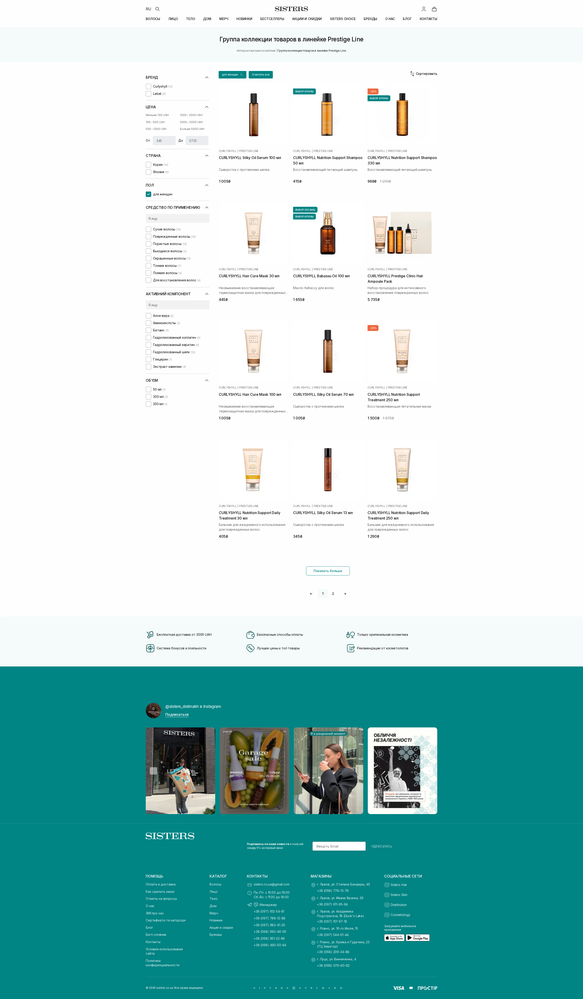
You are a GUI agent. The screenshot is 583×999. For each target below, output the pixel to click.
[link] (434, 9)
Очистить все (261, 74)
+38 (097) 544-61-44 (333, 935)
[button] (232, 74)
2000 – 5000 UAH (191, 122)
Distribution (399, 905)
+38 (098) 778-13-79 (333, 891)
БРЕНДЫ (370, 19)
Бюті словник (156, 934)
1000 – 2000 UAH (191, 115)
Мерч (214, 913)
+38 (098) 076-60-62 (333, 965)
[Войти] (424, 9)
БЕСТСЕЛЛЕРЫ (272, 19)
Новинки (216, 920)
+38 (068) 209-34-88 (333, 952)
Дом (213, 906)
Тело (213, 899)
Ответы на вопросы (161, 899)
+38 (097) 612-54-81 (269, 911)
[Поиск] (157, 9)
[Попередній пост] (153, 770)
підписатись (381, 846)
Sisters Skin (399, 895)
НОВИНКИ (244, 19)
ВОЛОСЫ (153, 19)
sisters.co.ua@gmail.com (271, 884)
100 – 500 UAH (155, 122)
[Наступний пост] (429, 770)
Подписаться (177, 714)
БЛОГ (407, 19)
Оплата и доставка (161, 884)
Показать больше (328, 571)
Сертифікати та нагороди (166, 920)
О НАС (390, 19)
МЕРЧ (223, 19)
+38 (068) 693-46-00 (270, 931)
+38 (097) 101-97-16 (332, 921)
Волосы (215, 884)
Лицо (213, 891)
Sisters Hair (399, 885)
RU (148, 9)
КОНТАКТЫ (428, 19)
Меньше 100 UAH (157, 115)
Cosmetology (400, 915)
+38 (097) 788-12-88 (269, 918)
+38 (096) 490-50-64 (270, 945)
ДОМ (207, 19)
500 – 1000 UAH (156, 129)
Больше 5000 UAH (192, 129)
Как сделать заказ (160, 891)
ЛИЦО (173, 19)
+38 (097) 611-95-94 (332, 904)
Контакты (153, 942)
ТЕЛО (190, 19)
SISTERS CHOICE (343, 19)
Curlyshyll (228, 151)
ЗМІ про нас (155, 913)
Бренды (216, 934)
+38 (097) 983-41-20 (269, 925)
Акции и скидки (221, 927)
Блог (149, 927)
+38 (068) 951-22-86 (269, 938)
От (148, 140)
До (180, 140)
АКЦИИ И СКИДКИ (307, 19)
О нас (150, 906)
